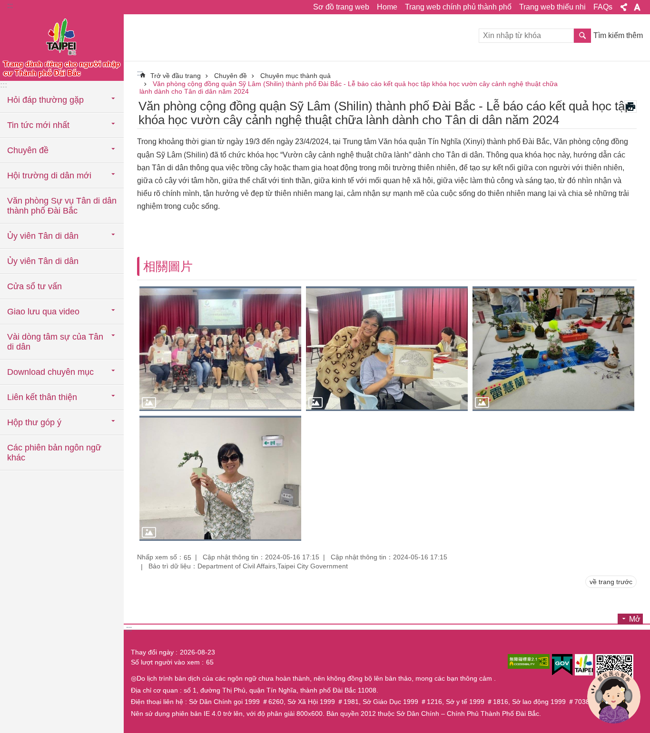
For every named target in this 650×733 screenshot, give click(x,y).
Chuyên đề (230, 75)
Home (387, 7)
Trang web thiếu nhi (552, 7)
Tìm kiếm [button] (582, 36)
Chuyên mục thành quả (295, 75)
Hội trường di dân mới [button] (49, 175)
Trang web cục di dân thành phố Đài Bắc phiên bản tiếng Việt (62, 47)
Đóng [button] (624, 7)
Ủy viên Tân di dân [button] (43, 236)
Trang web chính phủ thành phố (458, 7)
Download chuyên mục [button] (50, 372)
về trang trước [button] (611, 582)
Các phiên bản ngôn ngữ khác (54, 452)
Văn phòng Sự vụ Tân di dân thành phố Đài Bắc (62, 205)
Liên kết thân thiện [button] (42, 397)
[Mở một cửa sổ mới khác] (529, 661)
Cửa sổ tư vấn (34, 286)
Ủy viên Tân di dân (43, 261)
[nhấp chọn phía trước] (220, 348)
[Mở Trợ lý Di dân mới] (613, 696)
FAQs (602, 7)
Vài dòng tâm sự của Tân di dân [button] (55, 342)
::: (10, 5)
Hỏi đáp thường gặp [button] (45, 100)
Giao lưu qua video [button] (43, 311)
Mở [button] (634, 619)
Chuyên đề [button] (28, 150)
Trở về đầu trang (175, 75)
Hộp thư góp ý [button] (34, 422)
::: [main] (140, 73)
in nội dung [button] (630, 106)
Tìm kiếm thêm (618, 35)
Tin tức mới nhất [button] (38, 125)
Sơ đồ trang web (341, 7)
